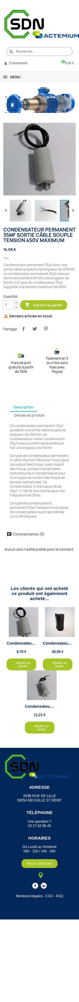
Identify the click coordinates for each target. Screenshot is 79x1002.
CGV (49, 896)
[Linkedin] (44, 886)
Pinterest (45, 328)
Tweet (34, 328)
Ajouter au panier (44, 304)
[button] (21, 664)
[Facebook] (35, 886)
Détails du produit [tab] (29, 415)
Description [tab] (23, 407)
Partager (23, 328)
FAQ (59, 896)
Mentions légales (29, 896)
